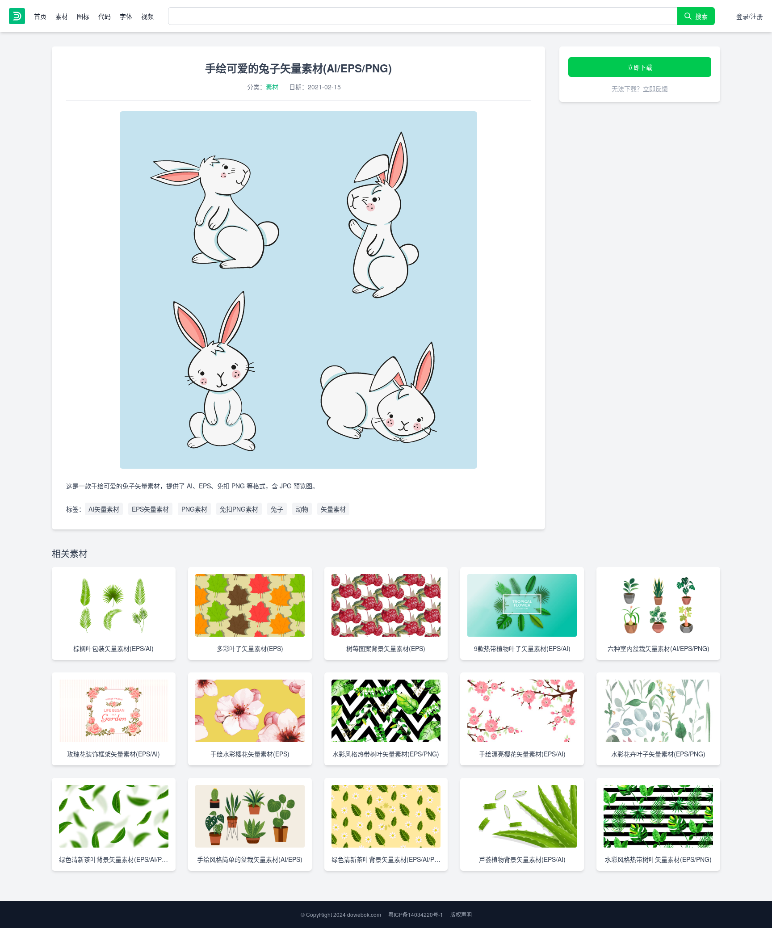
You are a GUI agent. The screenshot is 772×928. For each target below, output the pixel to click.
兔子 (277, 508)
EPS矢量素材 (150, 508)
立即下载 (639, 67)
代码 (104, 16)
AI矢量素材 (103, 508)
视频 (147, 16)
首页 (40, 16)
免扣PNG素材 (239, 508)
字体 (126, 16)
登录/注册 (749, 16)
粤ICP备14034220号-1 (415, 914)
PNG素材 (194, 508)
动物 (302, 508)
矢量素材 (333, 508)
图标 (83, 16)
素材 (61, 16)
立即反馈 (655, 88)
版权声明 (461, 914)
